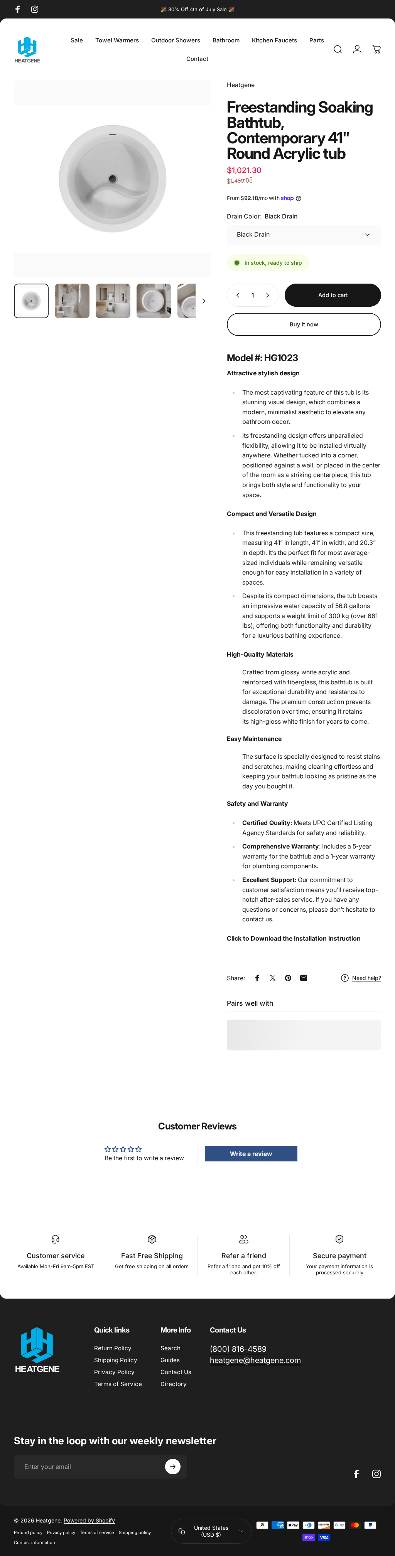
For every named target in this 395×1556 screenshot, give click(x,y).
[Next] (193, 191)
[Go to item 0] (31, 301)
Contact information (34, 1542)
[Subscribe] (173, 1466)
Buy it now (304, 324)
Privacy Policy (114, 1372)
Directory (173, 1384)
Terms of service (97, 1532)
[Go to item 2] (113, 301)
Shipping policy (135, 1532)
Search (170, 1348)
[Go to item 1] (72, 301)
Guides (170, 1360)
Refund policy (28, 1532)
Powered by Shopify (89, 1520)
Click (234, 938)
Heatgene (241, 85)
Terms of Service (118, 1384)
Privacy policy (61, 1532)
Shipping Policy (115, 1360)
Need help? (366, 978)
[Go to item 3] (154, 301)
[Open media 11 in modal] (112, 178)
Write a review (251, 1154)
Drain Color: (262, 216)
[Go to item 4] (194, 301)
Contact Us (175, 1372)
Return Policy (113, 1348)
